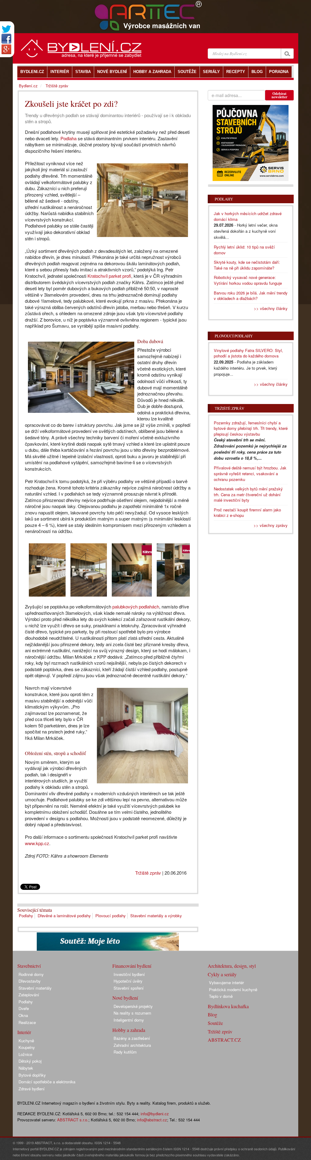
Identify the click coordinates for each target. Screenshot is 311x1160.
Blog (212, 1014)
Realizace (27, 1022)
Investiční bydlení (129, 974)
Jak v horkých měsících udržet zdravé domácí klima (248, 216)
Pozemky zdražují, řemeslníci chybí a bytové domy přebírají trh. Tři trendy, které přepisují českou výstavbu (251, 428)
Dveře (24, 1008)
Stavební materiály (35, 988)
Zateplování (29, 995)
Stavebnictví (29, 966)
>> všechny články (271, 308)
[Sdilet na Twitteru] (6, 29)
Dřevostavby (30, 981)
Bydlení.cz (28, 86)
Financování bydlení (131, 966)
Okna (23, 1015)
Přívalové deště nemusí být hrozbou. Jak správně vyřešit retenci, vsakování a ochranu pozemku (250, 473)
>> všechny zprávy (271, 525)
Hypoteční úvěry (128, 981)
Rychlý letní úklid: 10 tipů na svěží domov (244, 250)
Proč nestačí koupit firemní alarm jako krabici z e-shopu (247, 512)
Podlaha (68, 138)
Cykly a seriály (222, 974)
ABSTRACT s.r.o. (72, 1120)
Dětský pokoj (30, 1061)
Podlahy (26, 915)
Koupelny (27, 1047)
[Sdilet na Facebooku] (6, 39)
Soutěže (215, 1023)
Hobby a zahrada (128, 1030)
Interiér (24, 1032)
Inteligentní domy (129, 1020)
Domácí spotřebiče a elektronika (47, 1082)
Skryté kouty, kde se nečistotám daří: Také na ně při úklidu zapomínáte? (247, 265)
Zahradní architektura (132, 1045)
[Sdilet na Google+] (6, 49)
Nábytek (26, 1068)
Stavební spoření (129, 988)
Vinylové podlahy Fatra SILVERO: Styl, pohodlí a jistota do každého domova (248, 353)
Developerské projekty (133, 1006)
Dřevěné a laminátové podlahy (64, 915)
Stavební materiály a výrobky (156, 915)
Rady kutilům (125, 1052)
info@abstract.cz (152, 1120)
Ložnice (25, 1054)
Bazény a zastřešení (132, 1038)
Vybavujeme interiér (226, 982)
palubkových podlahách (135, 606)
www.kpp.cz (37, 843)
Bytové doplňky (32, 1075)
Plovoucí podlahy (110, 915)
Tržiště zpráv (148, 872)
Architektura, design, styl (232, 966)
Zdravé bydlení (32, 1089)
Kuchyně (26, 1040)
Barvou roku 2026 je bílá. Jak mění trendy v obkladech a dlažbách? (251, 295)
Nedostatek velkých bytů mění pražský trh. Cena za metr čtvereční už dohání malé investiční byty (248, 494)
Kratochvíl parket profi (109, 276)
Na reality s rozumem (132, 1013)
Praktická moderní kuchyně (233, 989)
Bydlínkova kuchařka (228, 1006)
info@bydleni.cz (155, 1113)
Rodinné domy (31, 974)
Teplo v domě (221, 996)
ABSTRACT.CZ (224, 1039)
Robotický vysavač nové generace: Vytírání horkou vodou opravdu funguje (248, 280)
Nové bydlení (125, 998)
